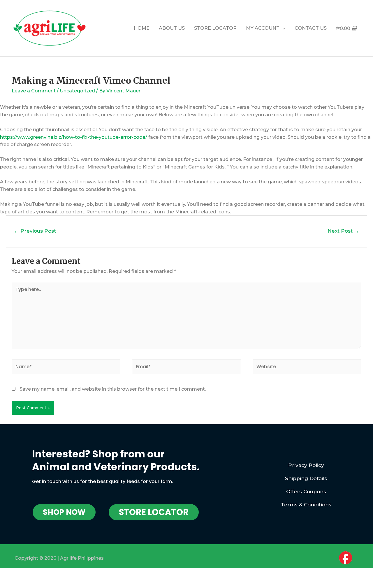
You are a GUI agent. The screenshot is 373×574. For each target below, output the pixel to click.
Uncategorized (77, 91)
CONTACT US (311, 28)
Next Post (343, 231)
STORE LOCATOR (215, 28)
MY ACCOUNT (262, 28)
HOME (141, 28)
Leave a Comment (34, 91)
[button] (64, 512)
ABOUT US (172, 28)
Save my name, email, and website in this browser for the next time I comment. (113, 389)
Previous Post (35, 231)
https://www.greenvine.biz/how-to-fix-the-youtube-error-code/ (73, 137)
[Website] (307, 368)
